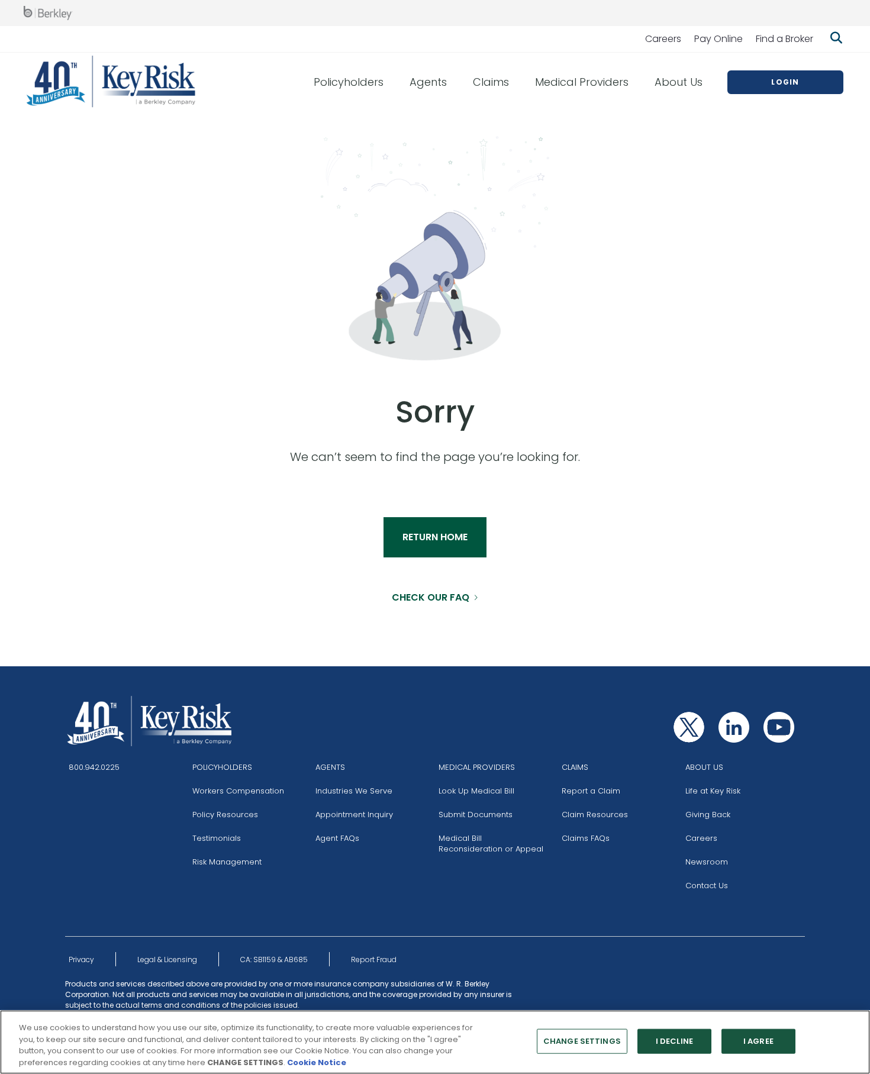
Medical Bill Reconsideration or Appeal (491, 843)
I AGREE (758, 1041)
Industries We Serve (353, 790)
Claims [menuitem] (491, 82)
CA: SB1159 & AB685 (274, 959)
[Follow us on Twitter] (689, 727)
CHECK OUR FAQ (430, 597)
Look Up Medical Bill (476, 790)
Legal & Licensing (167, 959)
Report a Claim (591, 790)
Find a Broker (784, 39)
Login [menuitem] (785, 82)
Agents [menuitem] (428, 82)
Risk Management (227, 861)
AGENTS (330, 767)
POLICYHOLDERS (222, 767)
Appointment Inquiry (354, 814)
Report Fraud (374, 959)
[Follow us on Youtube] (779, 727)
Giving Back (707, 814)
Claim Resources (595, 814)
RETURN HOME (435, 537)
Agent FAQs (337, 838)
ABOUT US (704, 767)
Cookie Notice (316, 1061)
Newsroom (706, 861)
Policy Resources (225, 814)
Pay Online (718, 39)
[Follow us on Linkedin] (734, 727)
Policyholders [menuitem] (349, 82)
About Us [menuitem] (679, 82)
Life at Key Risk (712, 790)
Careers (663, 39)
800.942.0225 (94, 767)
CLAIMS (575, 767)
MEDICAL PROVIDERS (477, 767)
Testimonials (216, 838)
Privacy (81, 959)
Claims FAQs (586, 838)
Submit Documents (476, 814)
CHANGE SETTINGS (582, 1041)
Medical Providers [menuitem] (582, 82)
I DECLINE (674, 1041)
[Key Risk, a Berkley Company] (111, 82)
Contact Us (706, 885)
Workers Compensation (238, 790)
